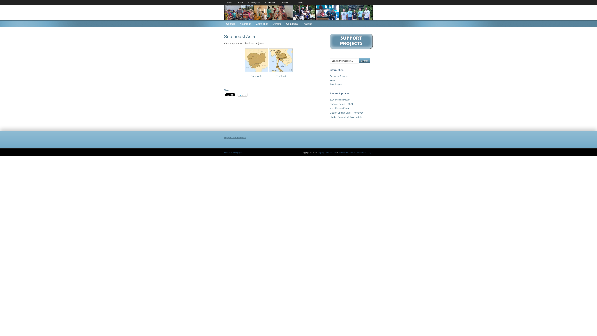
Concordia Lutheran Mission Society (298, 12)
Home (229, 2)
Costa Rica (262, 24)
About (240, 2)
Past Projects (336, 84)
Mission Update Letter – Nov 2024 (346, 112)
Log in (370, 152)
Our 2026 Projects (338, 76)
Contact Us (286, 2)
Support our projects (235, 137)
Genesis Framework (347, 152)
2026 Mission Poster (340, 99)
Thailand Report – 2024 (341, 103)
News (332, 80)
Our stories (270, 2)
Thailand (307, 24)
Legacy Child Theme (327, 152)
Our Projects (254, 2)
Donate (300, 2)
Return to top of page (233, 152)
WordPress (361, 152)
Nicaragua (245, 24)
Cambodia (292, 24)
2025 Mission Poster (340, 108)
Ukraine (277, 24)
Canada (230, 24)
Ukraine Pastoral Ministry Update (346, 117)
